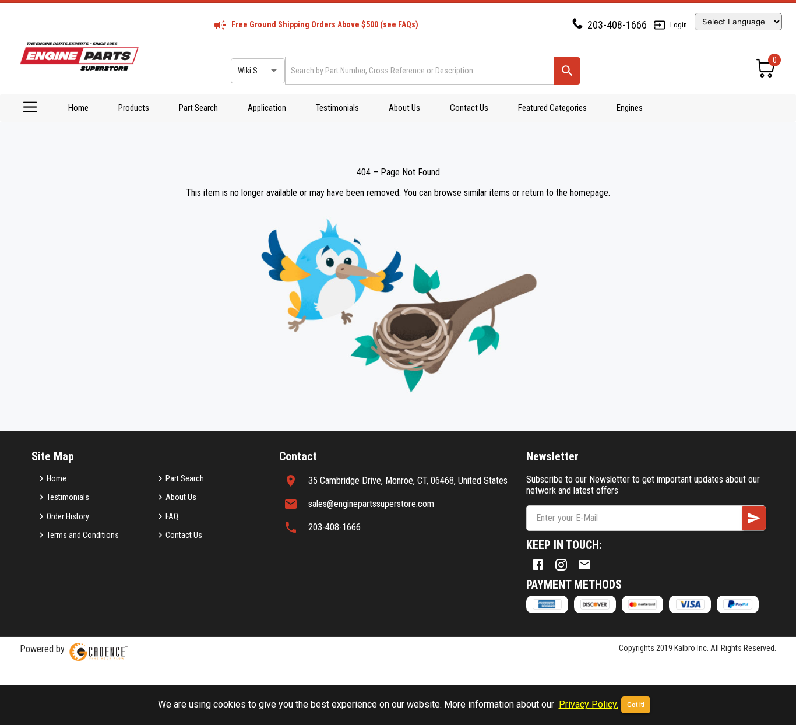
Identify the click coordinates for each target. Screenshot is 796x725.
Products (133, 108)
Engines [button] (630, 108)
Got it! (635, 705)
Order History (68, 516)
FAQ (171, 516)
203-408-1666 (617, 25)
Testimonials (337, 108)
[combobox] (419, 70)
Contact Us (469, 108)
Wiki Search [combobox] (257, 70)
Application (267, 108)
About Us (404, 108)
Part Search (198, 108)
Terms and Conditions (83, 535)
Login (678, 24)
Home (78, 108)
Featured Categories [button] (552, 108)
